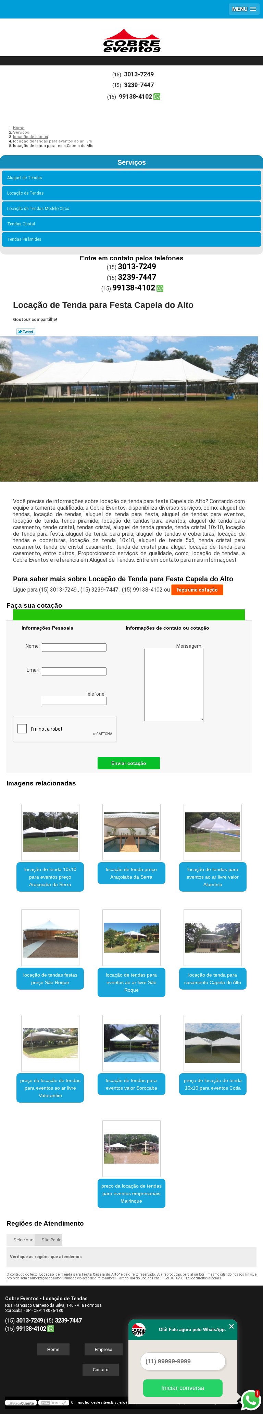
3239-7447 (139, 84)
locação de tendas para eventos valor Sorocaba (131, 1084)
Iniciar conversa (182, 1388)
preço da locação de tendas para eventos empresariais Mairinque (131, 1193)
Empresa (103, 1349)
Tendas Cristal (21, 224)
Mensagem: (189, 646)
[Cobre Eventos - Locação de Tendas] (131, 39)
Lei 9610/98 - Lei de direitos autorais (192, 1278)
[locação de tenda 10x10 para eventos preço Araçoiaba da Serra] (50, 829)
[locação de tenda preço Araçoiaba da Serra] (131, 829)
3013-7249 (139, 74)
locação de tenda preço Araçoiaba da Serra (131, 873)
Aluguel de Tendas (24, 177)
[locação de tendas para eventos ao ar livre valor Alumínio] (212, 829)
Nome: (34, 646)
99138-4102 (135, 96)
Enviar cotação (128, 763)
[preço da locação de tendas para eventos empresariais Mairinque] (131, 1145)
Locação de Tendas (25, 193)
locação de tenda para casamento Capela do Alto (212, 978)
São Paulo (51, 1239)
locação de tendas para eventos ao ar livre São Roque (131, 982)
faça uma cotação (197, 590)
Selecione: (23, 1239)
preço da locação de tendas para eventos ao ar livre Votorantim (50, 1088)
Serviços (131, 162)
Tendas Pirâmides (24, 239)
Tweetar (25, 331)
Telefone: (96, 694)
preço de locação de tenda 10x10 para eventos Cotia (213, 1084)
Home (53, 1349)
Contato (101, 1369)
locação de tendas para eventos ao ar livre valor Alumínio (213, 877)
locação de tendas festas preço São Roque (50, 978)
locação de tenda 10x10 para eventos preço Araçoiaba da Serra (50, 877)
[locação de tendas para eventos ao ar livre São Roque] (131, 934)
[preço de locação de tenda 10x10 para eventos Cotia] (212, 1039)
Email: (34, 670)
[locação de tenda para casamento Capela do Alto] (212, 934)
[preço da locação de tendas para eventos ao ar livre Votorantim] (50, 1039)
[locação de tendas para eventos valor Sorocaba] (131, 1039)
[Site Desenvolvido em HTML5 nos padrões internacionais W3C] (53, 1402)
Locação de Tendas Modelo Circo (38, 208)
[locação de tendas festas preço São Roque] (50, 934)
